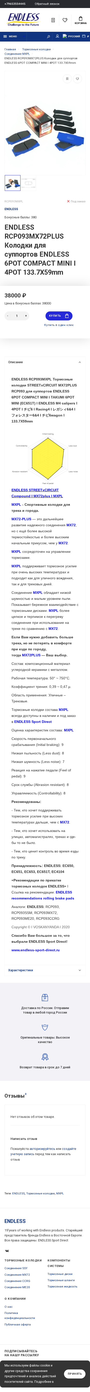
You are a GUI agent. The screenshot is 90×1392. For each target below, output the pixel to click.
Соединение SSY (16, 1268)
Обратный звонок (47, 4)
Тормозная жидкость (62, 1286)
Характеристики (20, 970)
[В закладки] (77, 78)
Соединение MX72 (17, 1274)
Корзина (81, 23)
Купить (55, 315)
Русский (74, 36)
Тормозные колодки (40, 1193)
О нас (8, 1306)
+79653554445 (15, 4)
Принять (75, 1373)
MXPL (60, 1193)
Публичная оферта (17, 1324)
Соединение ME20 (17, 1287)
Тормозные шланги (61, 1280)
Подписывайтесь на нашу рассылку (21, 1353)
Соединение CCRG (17, 1281)
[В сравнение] (67, 78)
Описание (15, 362)
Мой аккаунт (58, 37)
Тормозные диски (60, 1274)
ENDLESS (18, 1193)
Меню (13, 36)
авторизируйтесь (42, 1149)
